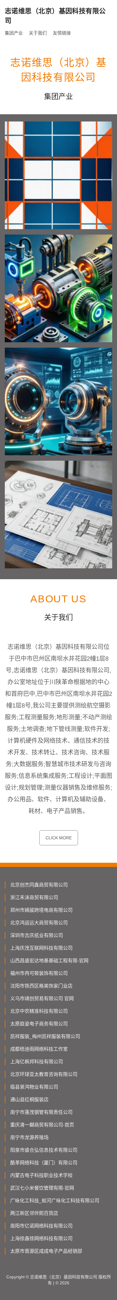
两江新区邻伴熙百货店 (34, 1213)
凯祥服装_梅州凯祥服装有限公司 (45, 1036)
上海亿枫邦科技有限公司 (36, 1061)
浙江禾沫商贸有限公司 (34, 897)
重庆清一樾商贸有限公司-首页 (42, 1124)
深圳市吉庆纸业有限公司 (36, 935)
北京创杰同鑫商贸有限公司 (39, 884)
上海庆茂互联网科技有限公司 (41, 948)
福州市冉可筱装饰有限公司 (39, 973)
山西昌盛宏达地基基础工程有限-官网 (49, 960)
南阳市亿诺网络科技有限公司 (41, 1225)
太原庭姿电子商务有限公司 (39, 1023)
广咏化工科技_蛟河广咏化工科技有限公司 (54, 1200)
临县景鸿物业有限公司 (34, 1086)
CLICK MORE (59, 837)
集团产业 (14, 32)
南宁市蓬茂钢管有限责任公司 (41, 1112)
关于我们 (38, 32)
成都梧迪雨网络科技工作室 (39, 1049)
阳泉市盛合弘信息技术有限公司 (43, 1150)
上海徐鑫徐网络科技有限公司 (41, 1238)
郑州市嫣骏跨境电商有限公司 (41, 910)
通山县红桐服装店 (29, 1099)
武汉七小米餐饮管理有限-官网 (42, 1188)
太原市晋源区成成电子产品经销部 (46, 1251)
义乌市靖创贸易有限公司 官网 (42, 998)
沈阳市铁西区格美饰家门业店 (41, 985)
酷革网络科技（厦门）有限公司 (43, 1162)
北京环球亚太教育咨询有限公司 (43, 1074)
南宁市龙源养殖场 (29, 1137)
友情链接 (62, 32)
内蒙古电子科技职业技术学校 (41, 1175)
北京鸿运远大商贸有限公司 (39, 922)
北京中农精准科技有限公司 (39, 1011)
